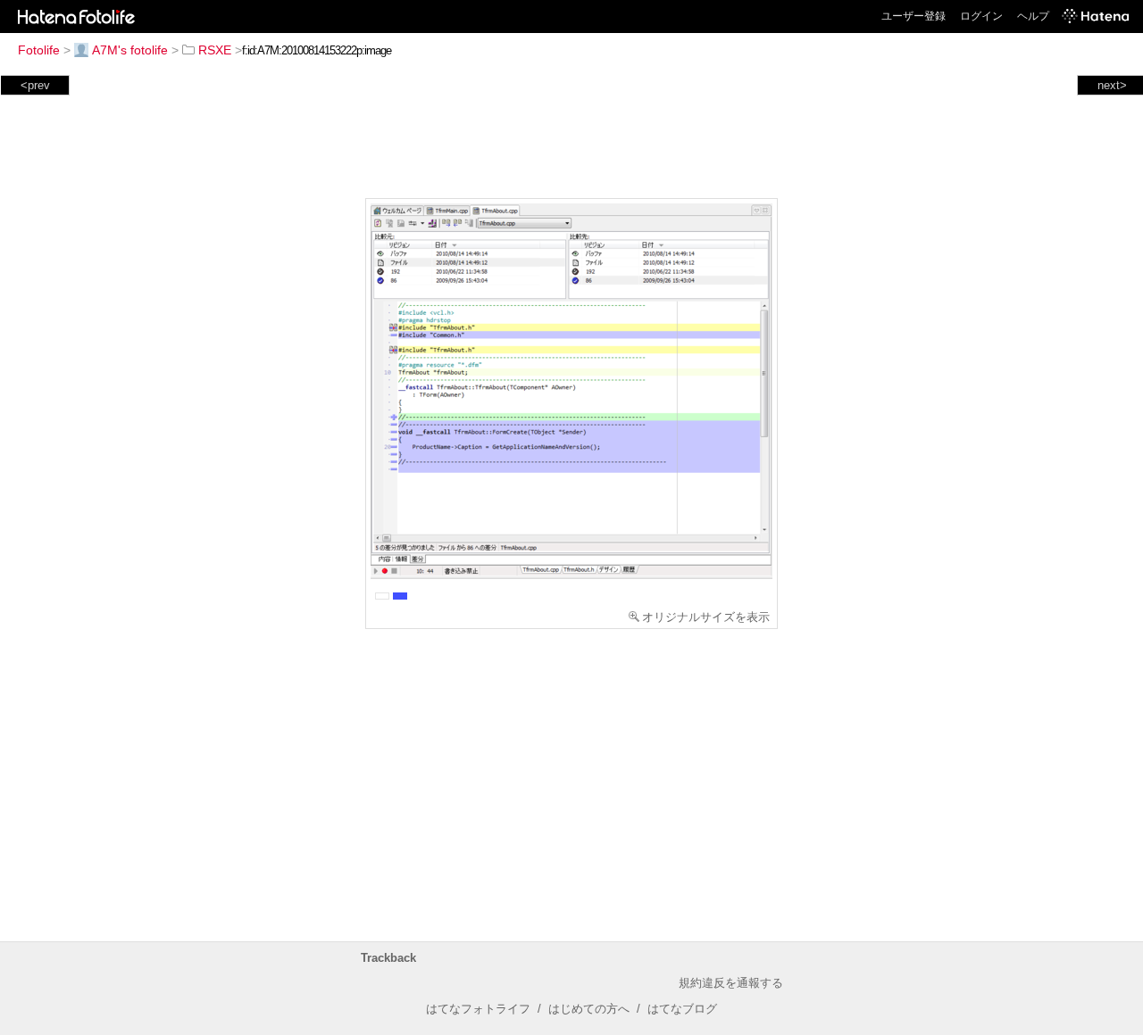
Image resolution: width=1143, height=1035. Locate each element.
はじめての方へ (589, 1008)
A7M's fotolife (130, 50)
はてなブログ (682, 1008)
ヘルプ (1033, 16)
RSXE (214, 50)
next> (1112, 85)
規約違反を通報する (731, 982)
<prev (35, 85)
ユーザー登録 (913, 16)
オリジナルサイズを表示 (706, 617)
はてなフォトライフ (478, 1008)
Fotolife (39, 50)
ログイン (981, 16)
